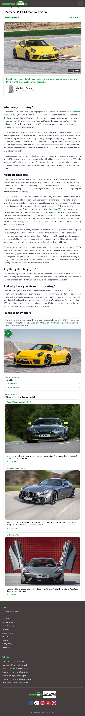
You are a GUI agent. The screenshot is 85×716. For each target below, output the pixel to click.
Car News (5, 629)
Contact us (6, 647)
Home (4, 615)
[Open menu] (80, 3)
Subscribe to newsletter (11, 611)
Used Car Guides (8, 622)
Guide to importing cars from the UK (16, 672)
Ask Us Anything (51, 323)
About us (5, 640)
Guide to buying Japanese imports (15, 675)
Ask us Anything (8, 626)
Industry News (7, 633)
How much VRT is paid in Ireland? (14, 665)
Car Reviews (6, 619)
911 (19, 8)
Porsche (13, 8)
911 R (13, 124)
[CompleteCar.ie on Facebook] (31, 703)
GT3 (59, 209)
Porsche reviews (11, 384)
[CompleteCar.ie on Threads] (42, 703)
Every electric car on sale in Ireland (15, 682)
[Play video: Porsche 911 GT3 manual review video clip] (42, 351)
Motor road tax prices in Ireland (14, 661)
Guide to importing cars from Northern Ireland (19, 679)
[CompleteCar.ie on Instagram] (54, 703)
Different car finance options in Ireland (16, 668)
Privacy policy (7, 643)
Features (5, 636)
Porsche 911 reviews (12, 387)
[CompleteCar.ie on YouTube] (48, 703)
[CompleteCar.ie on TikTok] (36, 703)
